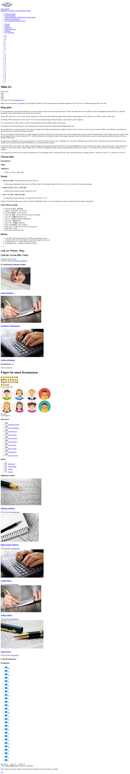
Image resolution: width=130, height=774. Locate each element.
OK (2, 772)
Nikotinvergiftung (8, 508)
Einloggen (12, 19)
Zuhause (10, 14)
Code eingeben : (6, 415)
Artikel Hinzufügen (20, 17)
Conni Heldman (16, 100)
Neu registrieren (15, 21)
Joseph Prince (6, 581)
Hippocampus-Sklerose (10, 545)
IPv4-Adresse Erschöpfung (19, 261)
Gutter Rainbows (7, 293)
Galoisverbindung (8, 360)
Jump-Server (6, 652)
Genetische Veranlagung (10, 326)
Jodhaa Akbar (6, 615)
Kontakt (10, 15)
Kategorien (8, 27)
